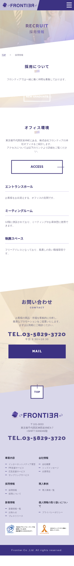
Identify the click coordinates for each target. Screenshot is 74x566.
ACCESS (37, 167)
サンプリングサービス (19, 475)
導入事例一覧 (48, 490)
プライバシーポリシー (52, 512)
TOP (37, 392)
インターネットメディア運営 (22, 464)
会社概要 (46, 464)
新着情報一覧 (15, 509)
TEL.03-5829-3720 (37, 334)
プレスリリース (16, 516)
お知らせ (13, 512)
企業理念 (46, 471)
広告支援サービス (17, 471)
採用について (15, 494)
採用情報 (13, 490)
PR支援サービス (16, 468)
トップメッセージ (50, 468)
